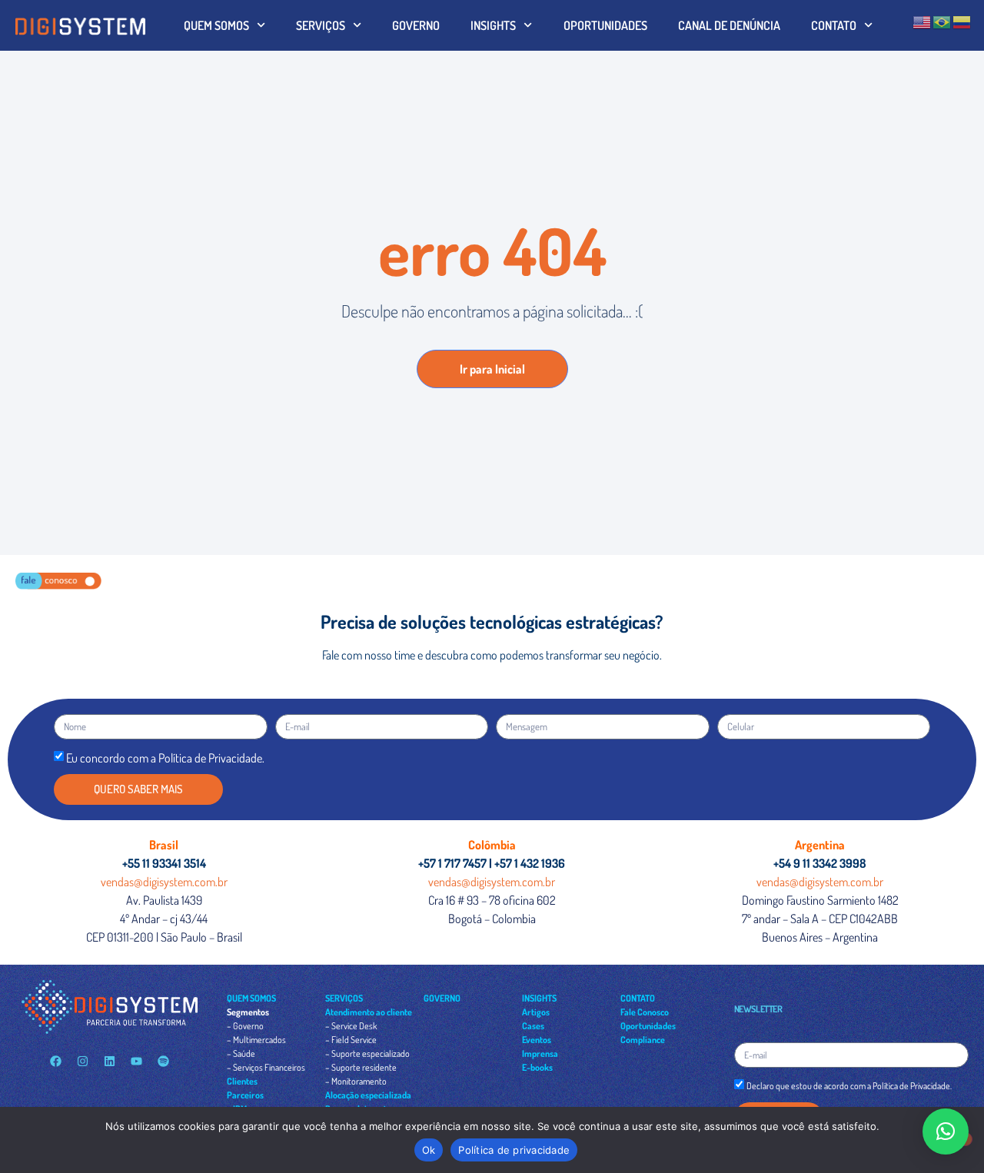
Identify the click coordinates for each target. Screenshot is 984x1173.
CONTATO (833, 25)
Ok (429, 1150)
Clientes (242, 1081)
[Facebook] (55, 1060)
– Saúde (241, 1053)
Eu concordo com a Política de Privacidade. (165, 758)
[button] (945, 1131)
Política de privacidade (514, 1150)
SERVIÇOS (320, 25)
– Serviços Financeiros (266, 1067)
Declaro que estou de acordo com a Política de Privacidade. (849, 1086)
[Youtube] (136, 1060)
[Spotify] (163, 1060)
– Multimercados (256, 1039)
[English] (922, 20)
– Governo (245, 1026)
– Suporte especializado (367, 1053)
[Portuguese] (942, 20)
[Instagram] (82, 1060)
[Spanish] (962, 20)
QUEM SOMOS (216, 25)
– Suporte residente (361, 1067)
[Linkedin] (109, 1060)
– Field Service (351, 1039)
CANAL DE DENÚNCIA (729, 25)
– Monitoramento (356, 1081)
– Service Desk (351, 1026)
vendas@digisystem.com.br (164, 881)
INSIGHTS (493, 25)
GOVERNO (416, 25)
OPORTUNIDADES (605, 25)
